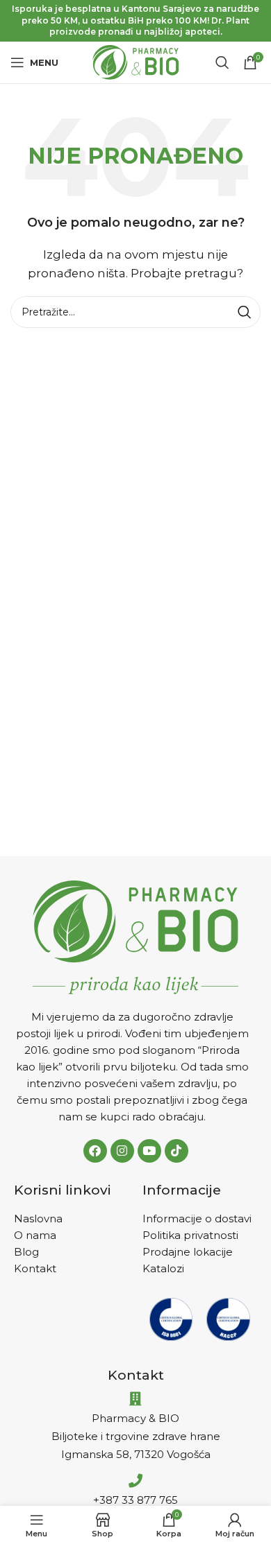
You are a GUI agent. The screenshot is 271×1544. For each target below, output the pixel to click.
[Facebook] (95, 1151)
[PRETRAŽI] (245, 312)
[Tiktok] (176, 1151)
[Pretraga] (222, 62)
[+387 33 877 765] (135, 1481)
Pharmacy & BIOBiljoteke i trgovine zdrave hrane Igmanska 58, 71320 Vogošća (135, 1436)
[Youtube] (149, 1151)
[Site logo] (136, 61)
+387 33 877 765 (135, 1500)
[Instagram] (122, 1151)
